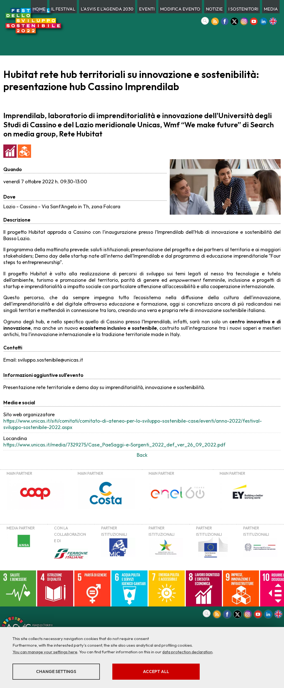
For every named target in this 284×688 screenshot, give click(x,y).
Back (142, 455)
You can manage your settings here (44, 651)
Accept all (156, 671)
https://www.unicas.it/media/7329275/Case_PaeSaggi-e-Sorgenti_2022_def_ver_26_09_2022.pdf (114, 444)
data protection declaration (187, 651)
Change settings (56, 671)
